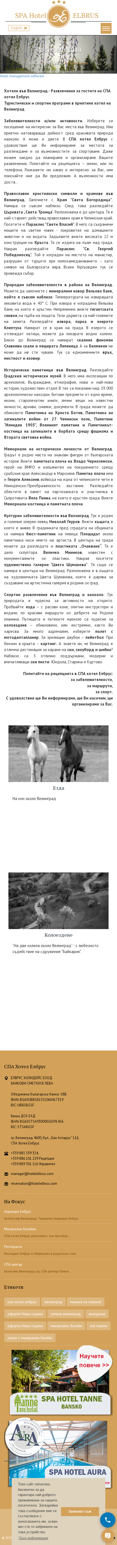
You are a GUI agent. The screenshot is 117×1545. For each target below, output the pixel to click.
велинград (53, 1301)
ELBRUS (56, 15)
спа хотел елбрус (22, 1301)
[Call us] (107, 1520)
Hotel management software (22, 76)
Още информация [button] (33, 1538)
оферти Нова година (25, 1313)
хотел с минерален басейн (30, 1337)
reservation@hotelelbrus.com (34, 1183)
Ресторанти (13, 1246)
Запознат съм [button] (80, 1511)
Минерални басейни (20, 1229)
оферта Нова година (25, 1325)
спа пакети (98, 1325)
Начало (35, 63)
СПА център (54, 63)
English (16, 28)
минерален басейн (66, 1325)
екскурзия (97, 1313)
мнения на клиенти (85, 1301)
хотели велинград (66, 1313)
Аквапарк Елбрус (17, 1211)
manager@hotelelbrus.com (32, 1173)
